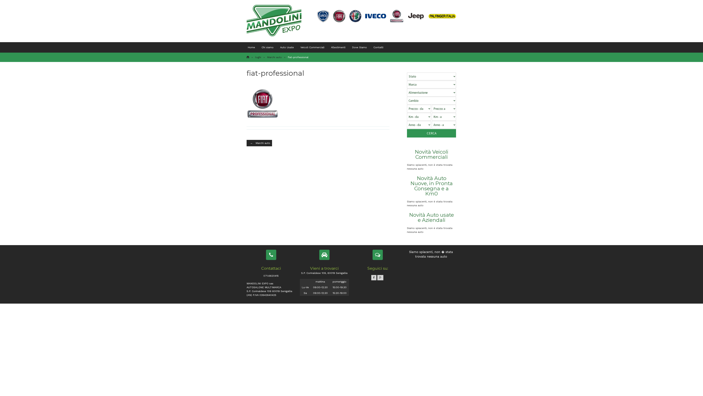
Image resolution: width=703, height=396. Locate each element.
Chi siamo (268, 47)
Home (251, 47)
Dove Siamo (359, 47)
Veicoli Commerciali (312, 47)
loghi (258, 57)
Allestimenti (338, 47)
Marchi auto (274, 57)
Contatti (378, 47)
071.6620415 (271, 275)
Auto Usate (287, 47)
